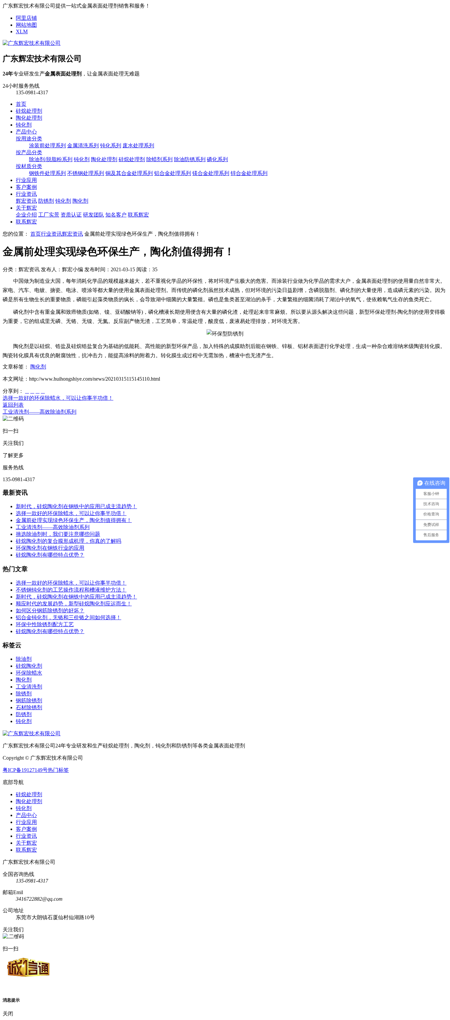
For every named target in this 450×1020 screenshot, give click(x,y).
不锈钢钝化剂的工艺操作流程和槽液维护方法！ (71, 590)
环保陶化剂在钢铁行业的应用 (50, 548)
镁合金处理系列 (210, 173)
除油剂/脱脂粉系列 (50, 159)
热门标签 (58, 770)
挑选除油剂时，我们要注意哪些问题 (58, 534)
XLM (22, 31)
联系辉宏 (138, 215)
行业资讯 (26, 194)
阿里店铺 (26, 18)
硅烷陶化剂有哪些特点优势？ (50, 555)
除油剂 (24, 659)
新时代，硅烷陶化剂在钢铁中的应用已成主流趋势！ (76, 506)
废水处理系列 (138, 145)
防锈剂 (46, 201)
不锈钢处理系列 (85, 173)
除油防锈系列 (190, 159)
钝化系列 (110, 145)
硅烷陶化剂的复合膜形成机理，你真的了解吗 (68, 541)
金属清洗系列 (83, 145)
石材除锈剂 (29, 707)
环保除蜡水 (29, 673)
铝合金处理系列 (172, 173)
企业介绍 (26, 215)
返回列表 (13, 405)
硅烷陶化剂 (29, 666)
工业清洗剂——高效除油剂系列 (39, 412)
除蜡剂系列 (159, 159)
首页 (21, 104)
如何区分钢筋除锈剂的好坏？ (50, 610)
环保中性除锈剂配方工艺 (45, 624)
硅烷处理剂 (29, 111)
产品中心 (26, 131)
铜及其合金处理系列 (129, 173)
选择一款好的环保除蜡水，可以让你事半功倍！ (58, 398)
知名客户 (116, 215)
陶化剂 (80, 201)
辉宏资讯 (26, 201)
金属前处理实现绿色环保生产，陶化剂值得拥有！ (74, 520)
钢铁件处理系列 (47, 173)
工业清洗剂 (29, 686)
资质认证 (71, 215)
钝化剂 (24, 125)
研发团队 (93, 215)
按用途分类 (29, 138)
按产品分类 (29, 152)
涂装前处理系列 (47, 145)
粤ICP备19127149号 (25, 770)
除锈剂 (24, 693)
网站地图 (26, 25)
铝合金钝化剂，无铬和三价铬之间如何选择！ (68, 617)
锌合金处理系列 (249, 173)
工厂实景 (48, 215)
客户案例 (26, 187)
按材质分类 (29, 166)
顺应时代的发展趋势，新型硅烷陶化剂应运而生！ (74, 603)
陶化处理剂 (29, 118)
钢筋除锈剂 (29, 700)
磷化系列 (217, 159)
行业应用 (26, 180)
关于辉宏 (26, 208)
